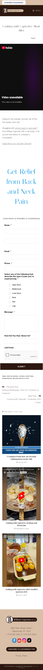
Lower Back (16, 293)
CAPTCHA (9, 348)
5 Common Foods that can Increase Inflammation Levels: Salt (21, 457)
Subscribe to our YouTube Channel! (16, 143)
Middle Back (16, 289)
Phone (8, 263)
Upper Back (16, 285)
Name (8, 225)
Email (7, 251)
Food (33, 38)
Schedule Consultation (13, 2)
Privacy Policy (21, 656)
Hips (13, 302)
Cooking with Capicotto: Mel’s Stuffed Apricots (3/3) (21, 590)
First (6, 236)
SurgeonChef (7, 378)
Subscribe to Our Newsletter (21, 649)
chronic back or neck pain (26, 128)
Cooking (22, 376)
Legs (14, 306)
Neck (14, 297)
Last (6, 245)
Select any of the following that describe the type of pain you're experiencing (19, 276)
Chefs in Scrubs (12, 376)
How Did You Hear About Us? (17, 336)
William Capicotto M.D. (21, 378)
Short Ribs (29, 376)
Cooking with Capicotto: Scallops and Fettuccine (21, 524)
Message (9, 312)
